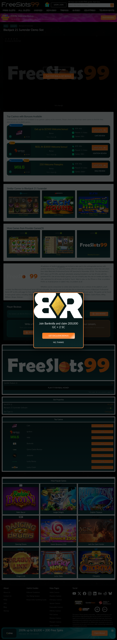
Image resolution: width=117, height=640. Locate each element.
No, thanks (58, 342)
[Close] (80, 296)
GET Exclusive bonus (59, 336)
